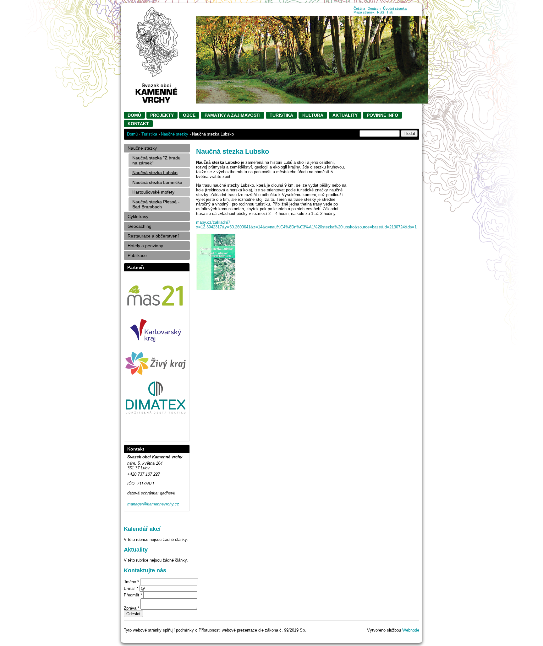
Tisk (390, 12)
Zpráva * (131, 608)
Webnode (410, 630)
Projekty (162, 115)
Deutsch (374, 8)
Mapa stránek (364, 12)
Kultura (312, 115)
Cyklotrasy (138, 216)
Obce (189, 115)
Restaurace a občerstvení (153, 235)
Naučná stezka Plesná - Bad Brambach (155, 204)
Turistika (281, 115)
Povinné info (382, 115)
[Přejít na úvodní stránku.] (157, 102)
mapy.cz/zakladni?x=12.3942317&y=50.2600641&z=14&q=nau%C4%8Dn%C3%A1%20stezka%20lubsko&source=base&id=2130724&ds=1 (306, 224)
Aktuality (345, 115)
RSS (380, 12)
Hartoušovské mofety (153, 192)
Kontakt (138, 123)
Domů (134, 115)
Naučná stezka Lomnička (157, 182)
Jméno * (131, 581)
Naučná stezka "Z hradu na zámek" (156, 160)
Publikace (137, 255)
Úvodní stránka (395, 8)
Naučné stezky (174, 134)
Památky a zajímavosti (233, 115)
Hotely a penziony (145, 245)
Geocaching (139, 226)
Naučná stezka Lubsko (155, 172)
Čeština (359, 8)
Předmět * (133, 595)
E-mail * (131, 588)
